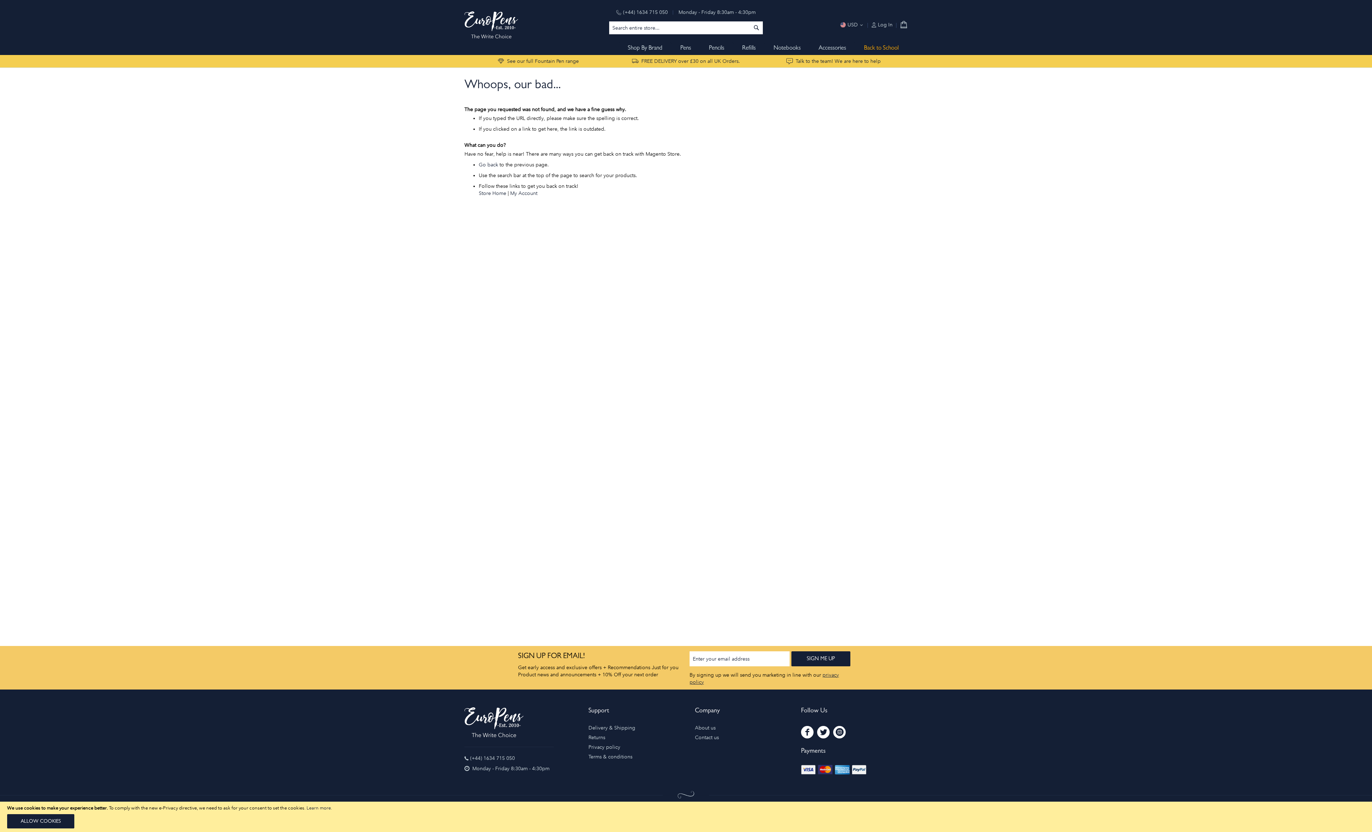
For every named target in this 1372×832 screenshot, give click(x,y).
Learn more (319, 808)
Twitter (823, 732)
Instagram (839, 732)
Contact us (707, 738)
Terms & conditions (610, 757)
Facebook (807, 732)
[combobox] (686, 27)
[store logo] (491, 25)
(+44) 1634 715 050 (645, 12)
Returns (596, 738)
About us (705, 728)
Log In (884, 25)
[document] (686, 816)
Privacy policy (604, 747)
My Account (523, 193)
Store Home (492, 193)
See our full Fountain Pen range (543, 61)
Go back (488, 165)
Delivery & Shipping (611, 728)
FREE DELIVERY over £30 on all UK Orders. (690, 61)
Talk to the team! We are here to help (838, 61)
